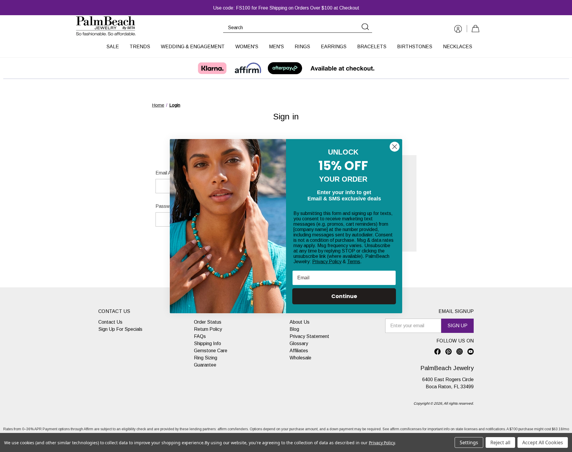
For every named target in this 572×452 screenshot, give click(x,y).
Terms (353, 261)
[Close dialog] (394, 146)
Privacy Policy (326, 261)
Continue (344, 296)
